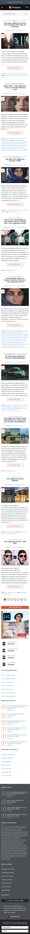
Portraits (3, 853)
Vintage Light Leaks (7, 761)
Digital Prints (25, 832)
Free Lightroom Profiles (19, 21)
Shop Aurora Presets (7, 879)
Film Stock (8, 408)
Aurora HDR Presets (17, 827)
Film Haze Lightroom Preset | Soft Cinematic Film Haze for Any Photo (15, 25)
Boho (24, 827)
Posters (8, 853)
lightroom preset (10, 339)
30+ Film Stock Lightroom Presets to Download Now (15, 357)
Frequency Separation (7, 758)
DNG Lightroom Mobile (7, 835)
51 (21, 599)
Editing (26, 334)
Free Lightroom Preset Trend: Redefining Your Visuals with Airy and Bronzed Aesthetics (15, 420)
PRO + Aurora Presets (7, 685)
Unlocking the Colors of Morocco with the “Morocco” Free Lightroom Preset (15, 280)
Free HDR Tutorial (6, 775)
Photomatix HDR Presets (22, 848)
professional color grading (17, 148)
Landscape (4, 837)
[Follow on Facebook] (25, 7)
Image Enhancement (18, 337)
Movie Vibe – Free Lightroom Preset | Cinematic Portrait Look (15, 87)
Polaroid (16, 410)
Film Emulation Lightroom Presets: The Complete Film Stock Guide (17, 742)
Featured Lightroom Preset (13, 83)
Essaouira (9, 335)
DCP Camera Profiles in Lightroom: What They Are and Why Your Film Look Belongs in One (17, 707)
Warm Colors (17, 347)
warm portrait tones (24, 150)
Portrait (23, 850)
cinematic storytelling (15, 142)
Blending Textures (6, 765)
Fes (12, 335)
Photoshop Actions (6, 850)
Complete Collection (16, 832)
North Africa (10, 342)
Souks (2, 345)
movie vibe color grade (6, 146)
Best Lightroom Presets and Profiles (13, 156)
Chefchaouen (4, 334)
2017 (3, 827)
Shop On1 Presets (6, 883)
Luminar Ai (4, 843)
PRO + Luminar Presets (8, 682)
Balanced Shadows (19, 332)
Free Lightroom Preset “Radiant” (15, 479)
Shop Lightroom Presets (8, 869)
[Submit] (26, 13)
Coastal (19, 829)
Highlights (26, 335)
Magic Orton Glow (6, 768)
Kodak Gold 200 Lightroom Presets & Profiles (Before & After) (16, 721)
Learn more (24, 923)
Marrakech (17, 339)
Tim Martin (22, 30)
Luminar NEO (11, 843)
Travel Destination (16, 345)
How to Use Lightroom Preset (7, 337)
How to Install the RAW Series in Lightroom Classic (15, 714)
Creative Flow (8, 75)
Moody (9, 845)
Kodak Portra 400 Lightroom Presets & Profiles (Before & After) (17, 735)
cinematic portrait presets (19, 140)
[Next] (25, 599)
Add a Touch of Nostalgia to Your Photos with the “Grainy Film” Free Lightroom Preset (15, 221)
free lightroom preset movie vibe (8, 143)
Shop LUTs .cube (6, 886)
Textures (24, 856)
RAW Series (12, 856)
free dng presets (24, 142)
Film (23, 407)
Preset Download (18, 344)
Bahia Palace (11, 332)
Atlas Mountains (4, 332)
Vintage (3, 858)
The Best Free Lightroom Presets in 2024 (15, 160)
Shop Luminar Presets (7, 876)
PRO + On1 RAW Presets (8, 693)
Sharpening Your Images (8, 754)
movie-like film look (16, 146)
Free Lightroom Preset (18, 335)
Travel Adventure (8, 345)
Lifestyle (10, 837)
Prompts (6, 856)
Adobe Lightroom (24, 331)
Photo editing (16, 342)
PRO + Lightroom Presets (8, 675)
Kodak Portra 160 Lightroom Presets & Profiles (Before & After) (17, 728)
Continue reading (15, 68)
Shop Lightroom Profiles (8, 872)
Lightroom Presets (13, 211)
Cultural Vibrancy (20, 334)
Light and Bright (16, 837)
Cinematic (20, 407)
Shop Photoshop (6, 890)
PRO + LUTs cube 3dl (7, 689)
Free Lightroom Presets (10, 20)
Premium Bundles (15, 853)
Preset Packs (24, 853)
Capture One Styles (6, 829)
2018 (6, 827)
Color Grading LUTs (6, 832)
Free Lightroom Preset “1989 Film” (15, 542)
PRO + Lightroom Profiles (8, 678)
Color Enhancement (12, 334)
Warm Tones (23, 347)
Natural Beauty (4, 342)
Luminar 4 (23, 840)
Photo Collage (5, 848)
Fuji (22, 408)
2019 (10, 827)
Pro (2, 856)
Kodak (25, 408)
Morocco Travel (23, 340)
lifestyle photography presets (7, 145)
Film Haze (13, 75)
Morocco (17, 340)
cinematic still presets (5, 142)
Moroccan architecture (10, 340)
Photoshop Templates (16, 850)
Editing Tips (3, 335)
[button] (2, 7)
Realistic (18, 856)
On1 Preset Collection (21, 845)
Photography (11, 344)
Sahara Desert (25, 344)
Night (14, 845)
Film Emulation (21, 138)
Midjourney (4, 845)
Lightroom (3, 410)
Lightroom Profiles (14, 533)
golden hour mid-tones (20, 143)
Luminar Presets (18, 843)
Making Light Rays (6, 772)
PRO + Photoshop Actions (8, 696)
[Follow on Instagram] (27, 7)
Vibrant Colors (10, 347)
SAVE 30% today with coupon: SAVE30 (15, 2)
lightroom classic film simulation (21, 145)
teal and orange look (15, 150)
